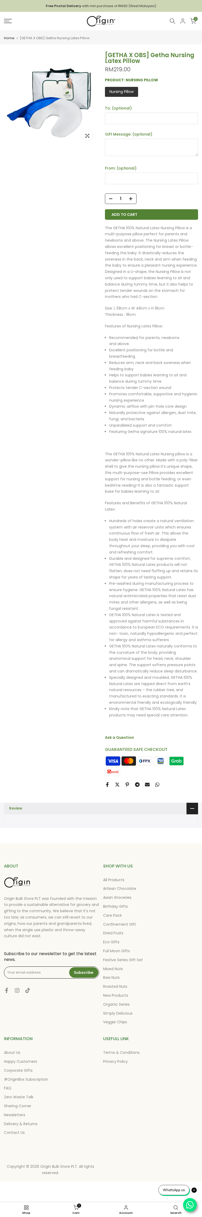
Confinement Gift (119, 924)
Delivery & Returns (20, 1123)
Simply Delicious (118, 1013)
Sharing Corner (17, 1106)
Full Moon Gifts (116, 951)
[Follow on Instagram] (17, 990)
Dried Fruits (113, 933)
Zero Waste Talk (18, 1097)
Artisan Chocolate (119, 888)
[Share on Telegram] (137, 784)
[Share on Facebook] (107, 784)
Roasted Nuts (115, 986)
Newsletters (14, 1115)
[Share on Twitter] (117, 784)
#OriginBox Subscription (26, 1079)
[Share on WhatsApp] (157, 784)
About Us (12, 1052)
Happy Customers (20, 1061)
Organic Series (116, 1004)
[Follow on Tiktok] (27, 990)
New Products (115, 995)
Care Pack (112, 915)
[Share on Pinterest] (127, 784)
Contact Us (14, 1132)
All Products (113, 879)
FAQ (7, 1088)
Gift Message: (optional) (128, 134)
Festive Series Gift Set (123, 959)
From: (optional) (121, 168)
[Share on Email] (147, 784)
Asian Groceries (117, 897)
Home (9, 38)
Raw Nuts (111, 977)
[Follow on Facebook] (6, 990)
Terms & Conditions (121, 1052)
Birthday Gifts (115, 906)
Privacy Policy (115, 1061)
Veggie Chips (115, 1022)
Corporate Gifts (18, 1070)
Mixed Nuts (113, 968)
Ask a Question (119, 737)
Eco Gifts (111, 942)
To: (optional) (118, 108)
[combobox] (173, 21)
